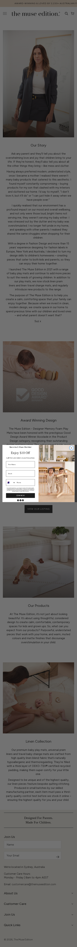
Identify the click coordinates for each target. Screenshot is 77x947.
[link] (18, 500)
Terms (27, 491)
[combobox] (10, 482)
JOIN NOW (20, 495)
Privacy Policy (22, 491)
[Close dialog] (71, 448)
